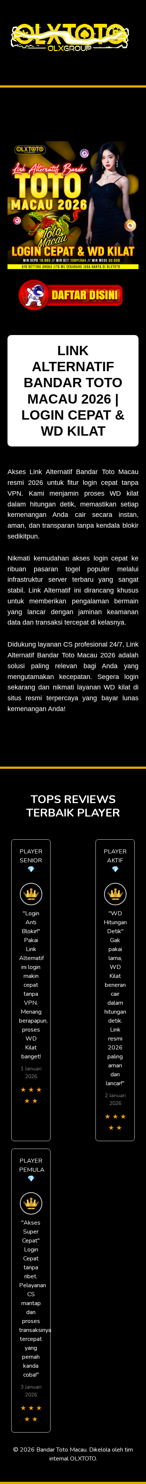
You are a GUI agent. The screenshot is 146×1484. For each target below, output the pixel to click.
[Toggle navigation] (8, 61)
